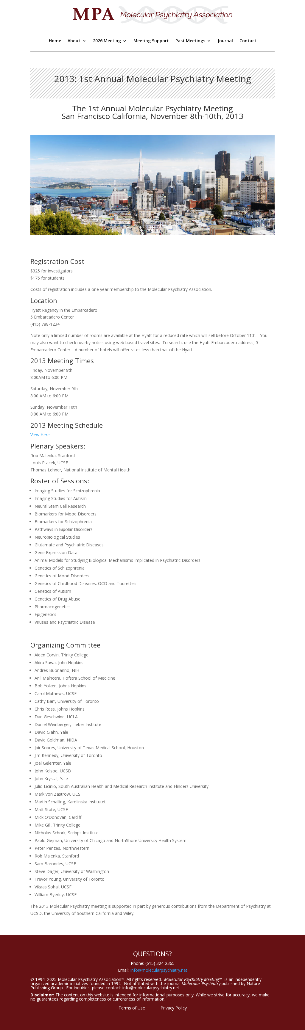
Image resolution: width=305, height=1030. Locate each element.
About (74, 41)
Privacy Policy (174, 1008)
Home (55, 41)
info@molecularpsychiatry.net (158, 970)
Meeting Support (151, 41)
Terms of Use (132, 1008)
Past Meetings (190, 41)
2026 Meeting (107, 41)
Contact (247, 41)
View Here (40, 435)
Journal (225, 41)
